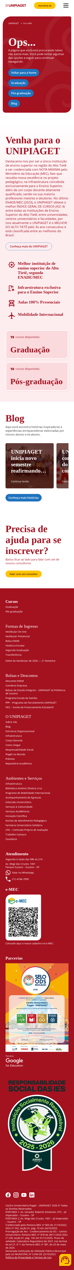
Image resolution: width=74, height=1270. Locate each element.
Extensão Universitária (18, 802)
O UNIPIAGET (18, 716)
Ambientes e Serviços (24, 778)
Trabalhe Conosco (16, 834)
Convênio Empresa (16, 685)
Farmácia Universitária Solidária (24, 825)
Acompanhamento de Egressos (23, 797)
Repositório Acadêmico (19, 763)
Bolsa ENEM (12, 641)
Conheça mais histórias (23, 498)
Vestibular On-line (16, 631)
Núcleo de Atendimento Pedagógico (26, 820)
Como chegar (13, 745)
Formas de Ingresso (22, 626)
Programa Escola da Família (21, 698)
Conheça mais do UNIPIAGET (29, 246)
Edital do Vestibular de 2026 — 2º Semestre (30, 660)
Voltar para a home (23, 73)
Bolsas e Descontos (22, 675)
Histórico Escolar (15, 645)
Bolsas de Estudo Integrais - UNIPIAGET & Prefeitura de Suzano (35, 692)
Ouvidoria (11, 839)
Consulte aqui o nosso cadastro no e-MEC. (30, 943)
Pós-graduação (21, 93)
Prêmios (10, 758)
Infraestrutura (14, 735)
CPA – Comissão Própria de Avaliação (27, 829)
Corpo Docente (14, 740)
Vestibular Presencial (18, 636)
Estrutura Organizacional (20, 731)
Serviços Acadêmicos (17, 811)
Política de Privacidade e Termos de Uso (28, 1257)
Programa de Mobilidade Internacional (28, 793)
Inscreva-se (44, 5)
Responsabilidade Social (20, 749)
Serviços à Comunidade (19, 806)
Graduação (18, 83)
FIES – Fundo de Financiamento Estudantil (30, 707)
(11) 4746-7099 (20, 879)
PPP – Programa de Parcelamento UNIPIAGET (31, 702)
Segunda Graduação (17, 650)
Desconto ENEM (15, 681)
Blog (14, 103)
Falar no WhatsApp (23, 872)
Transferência (14, 654)
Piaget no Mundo (15, 754)
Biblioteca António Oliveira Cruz (24, 788)
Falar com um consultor (24, 574)
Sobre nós (11, 722)
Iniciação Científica (16, 816)
